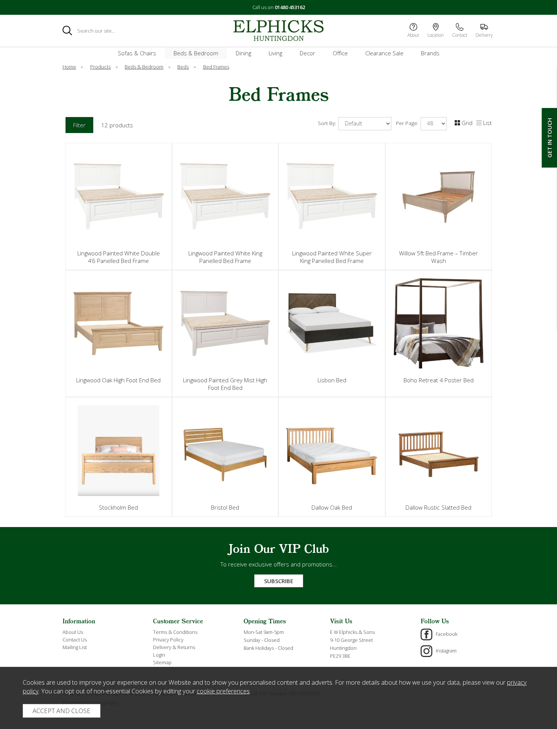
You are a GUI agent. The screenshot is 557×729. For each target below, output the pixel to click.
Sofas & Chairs (137, 53)
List (487, 123)
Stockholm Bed (118, 507)
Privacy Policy (168, 639)
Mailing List (75, 647)
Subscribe (278, 581)
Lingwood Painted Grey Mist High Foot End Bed (225, 383)
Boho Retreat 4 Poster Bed (439, 380)
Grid (467, 123)
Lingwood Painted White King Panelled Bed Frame (225, 256)
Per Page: (408, 123)
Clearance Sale (384, 53)
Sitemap (162, 662)
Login (159, 654)
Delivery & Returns (174, 647)
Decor (307, 53)
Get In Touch (549, 138)
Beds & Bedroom (196, 53)
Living (275, 53)
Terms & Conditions (175, 632)
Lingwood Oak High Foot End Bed (118, 380)
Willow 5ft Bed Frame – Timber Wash (438, 256)
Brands (430, 53)
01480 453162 (290, 7)
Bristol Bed (225, 507)
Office (340, 53)
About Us (73, 632)
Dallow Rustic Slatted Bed (438, 507)
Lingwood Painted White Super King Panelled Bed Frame (332, 256)
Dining (243, 53)
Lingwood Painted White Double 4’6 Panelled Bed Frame (118, 256)
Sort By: (328, 123)
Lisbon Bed (332, 380)
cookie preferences (223, 691)
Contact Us (75, 639)
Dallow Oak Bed (331, 507)
